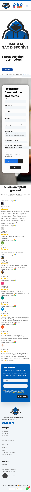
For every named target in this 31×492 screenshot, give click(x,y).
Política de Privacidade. (17, 392)
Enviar (16, 167)
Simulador (7, 69)
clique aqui (26, 74)
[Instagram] (6, 423)
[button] (27, 6)
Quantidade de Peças (12, 140)
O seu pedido (9, 131)
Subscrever (22, 397)
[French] (17, 7)
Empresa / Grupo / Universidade (15, 125)
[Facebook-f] (3, 423)
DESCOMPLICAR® (24, 485)
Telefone (8, 118)
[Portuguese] (19, 7)
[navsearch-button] (14, 4)
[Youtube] (13, 423)
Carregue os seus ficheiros (13, 145)
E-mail (7, 111)
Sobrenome (9, 105)
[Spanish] (21, 7)
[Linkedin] (10, 423)
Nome (7, 98)
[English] (14, 7)
